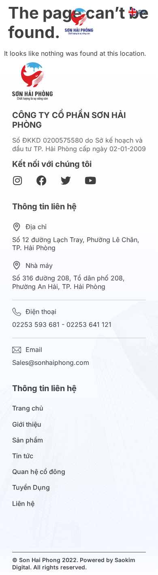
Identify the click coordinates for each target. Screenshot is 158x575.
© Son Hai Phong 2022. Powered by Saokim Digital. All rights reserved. (73, 563)
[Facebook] (41, 180)
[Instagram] (17, 180)
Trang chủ (27, 408)
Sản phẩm (27, 440)
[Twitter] (66, 180)
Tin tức (22, 456)
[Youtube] (90, 180)
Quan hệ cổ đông (38, 472)
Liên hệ (23, 504)
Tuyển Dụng (31, 487)
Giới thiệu (26, 424)
